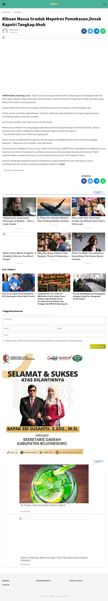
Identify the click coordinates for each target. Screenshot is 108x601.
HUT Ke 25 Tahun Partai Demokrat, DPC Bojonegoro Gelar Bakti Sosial (18, 294)
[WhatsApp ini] (103, 31)
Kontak (5, 585)
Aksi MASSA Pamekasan (14, 170)
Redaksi (5, 581)
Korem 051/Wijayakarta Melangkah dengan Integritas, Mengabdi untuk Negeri (89, 296)
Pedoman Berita (43, 581)
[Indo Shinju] (54, 4)
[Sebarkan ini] (84, 31)
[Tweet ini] (90, 31)
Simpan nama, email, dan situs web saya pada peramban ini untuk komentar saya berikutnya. (44, 340)
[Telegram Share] (96, 31)
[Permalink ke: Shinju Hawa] (5, 31)
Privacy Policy (76, 581)
